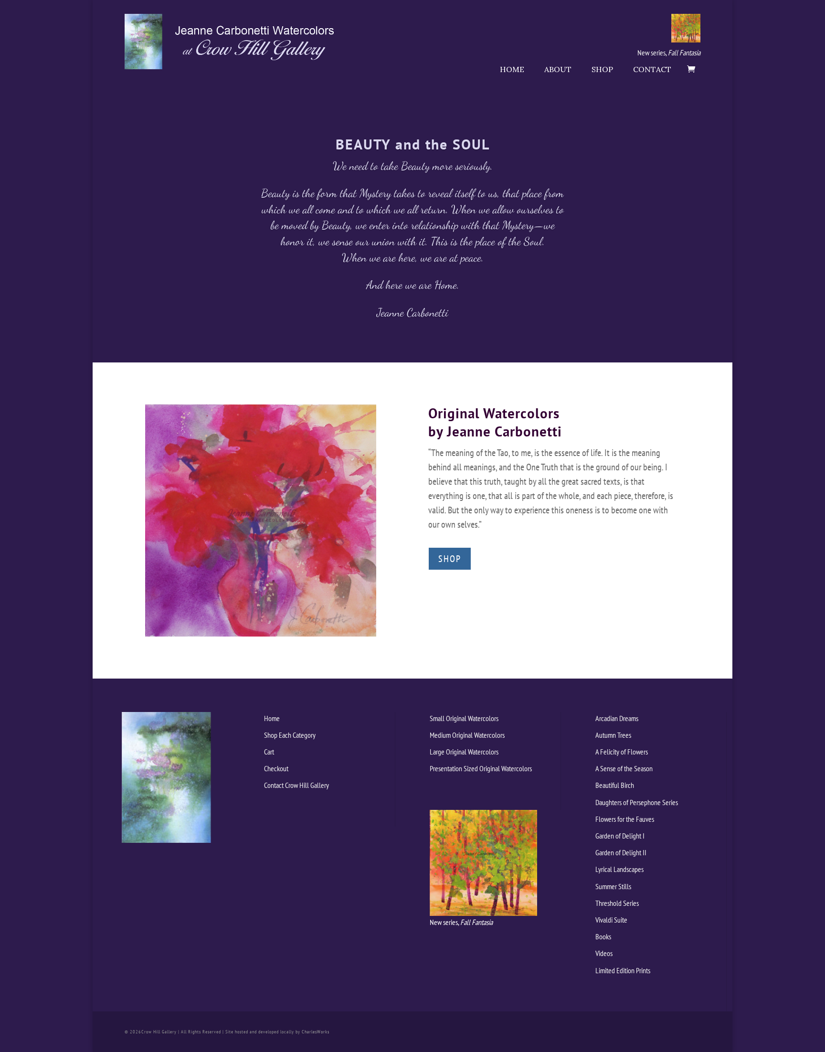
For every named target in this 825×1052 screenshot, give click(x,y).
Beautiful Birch (614, 785)
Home (512, 69)
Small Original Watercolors (464, 718)
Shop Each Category (290, 735)
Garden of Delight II (620, 852)
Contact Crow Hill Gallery (296, 785)
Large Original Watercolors (464, 751)
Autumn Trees (613, 735)
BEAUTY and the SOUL (413, 144)
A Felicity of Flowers (621, 751)
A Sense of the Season (624, 768)
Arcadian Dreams (616, 718)
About (557, 69)
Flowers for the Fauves (624, 819)
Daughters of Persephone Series (636, 802)
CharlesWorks (315, 1032)
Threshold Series (617, 903)
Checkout (276, 768)
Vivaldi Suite (611, 919)
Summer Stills (613, 886)
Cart (269, 751)
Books (603, 936)
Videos (604, 953)
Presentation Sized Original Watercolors (481, 768)
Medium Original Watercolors (467, 735)
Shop (602, 69)
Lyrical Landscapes (619, 869)
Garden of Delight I (620, 835)
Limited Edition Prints (622, 970)
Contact (652, 69)
